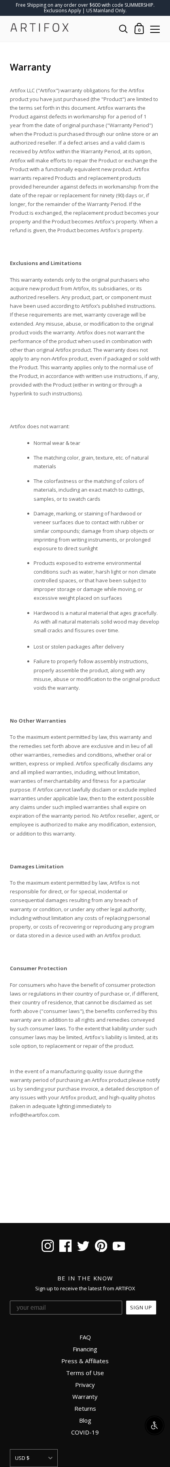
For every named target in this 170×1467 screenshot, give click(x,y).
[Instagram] (48, 1247)
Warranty (85, 1396)
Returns (85, 1408)
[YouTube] (119, 1247)
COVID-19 (85, 1432)
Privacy (85, 1385)
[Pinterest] (101, 1247)
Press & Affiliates (85, 1361)
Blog (85, 1420)
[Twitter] (83, 1247)
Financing (85, 1349)
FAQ (85, 1337)
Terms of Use (85, 1373)
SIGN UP (141, 1307)
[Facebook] (65, 1247)
